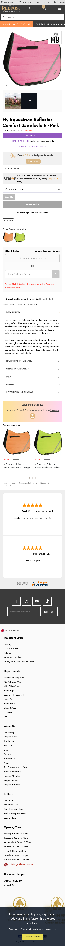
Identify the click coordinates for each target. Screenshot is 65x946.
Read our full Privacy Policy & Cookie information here (32, 929)
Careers (7, 754)
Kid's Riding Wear (12, 686)
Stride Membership (12, 772)
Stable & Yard (10, 708)
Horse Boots (9, 704)
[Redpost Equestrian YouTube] (37, 601)
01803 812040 (13, 880)
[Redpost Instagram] (32, 416)
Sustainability (10, 759)
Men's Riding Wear (13, 682)
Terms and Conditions (14, 657)
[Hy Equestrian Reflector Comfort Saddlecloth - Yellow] (19, 237)
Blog (6, 750)
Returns (7, 653)
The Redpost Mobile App (15, 767)
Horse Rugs (9, 691)
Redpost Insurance (12, 785)
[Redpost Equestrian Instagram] (26, 601)
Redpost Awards (11, 780)
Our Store (8, 800)
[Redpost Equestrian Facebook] (16, 601)
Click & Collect (11, 649)
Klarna (7, 763)
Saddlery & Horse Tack (14, 695)
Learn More (33, 161)
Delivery (8, 644)
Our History (9, 732)
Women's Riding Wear (14, 678)
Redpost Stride (54, 179)
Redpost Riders (10, 737)
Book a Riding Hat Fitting (15, 814)
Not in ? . (26, 280)
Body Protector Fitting (13, 809)
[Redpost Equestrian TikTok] (47, 601)
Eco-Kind (8, 746)
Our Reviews (10, 741)
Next (59, 455)
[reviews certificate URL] (32, 583)
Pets (6, 717)
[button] (8, 220)
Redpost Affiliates (12, 776)
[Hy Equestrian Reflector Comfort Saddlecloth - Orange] (8, 237)
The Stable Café (11, 805)
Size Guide (14, 168)
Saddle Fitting (10, 818)
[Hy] (55, 37)
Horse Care (9, 699)
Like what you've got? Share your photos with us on (32, 410)
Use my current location (33, 258)
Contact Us (9, 885)
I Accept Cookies (32, 937)
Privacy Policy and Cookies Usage (19, 662)
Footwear (8, 712)
